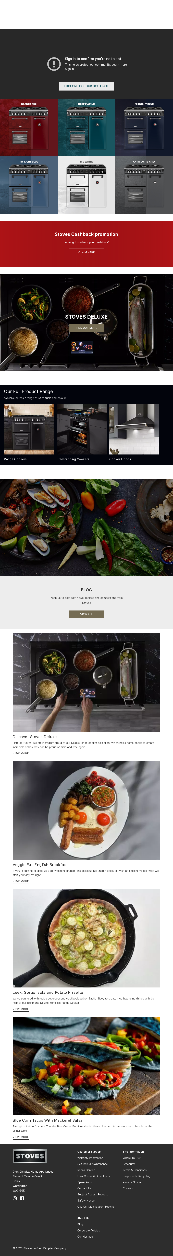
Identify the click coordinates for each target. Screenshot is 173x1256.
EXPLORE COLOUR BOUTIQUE (86, 86)
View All (86, 614)
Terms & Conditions (135, 1170)
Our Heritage (85, 1236)
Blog (80, 1224)
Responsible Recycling (136, 1176)
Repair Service (86, 1170)
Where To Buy (132, 1158)
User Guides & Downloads (93, 1176)
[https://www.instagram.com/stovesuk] (15, 1198)
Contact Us (84, 1188)
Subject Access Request (92, 1194)
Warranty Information (90, 1158)
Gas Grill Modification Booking (96, 1206)
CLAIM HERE (86, 252)
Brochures (129, 1164)
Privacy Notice (132, 1182)
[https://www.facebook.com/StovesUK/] (22, 1198)
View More (21, 753)
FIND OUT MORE (86, 327)
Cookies (128, 1188)
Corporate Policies (88, 1230)
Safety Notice (86, 1200)
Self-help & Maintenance (92, 1164)
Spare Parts (84, 1182)
